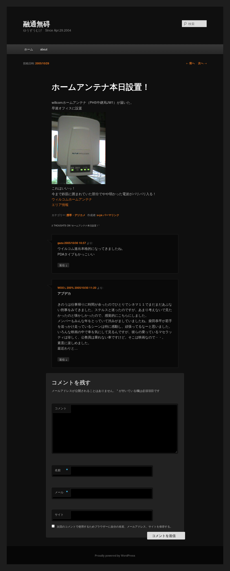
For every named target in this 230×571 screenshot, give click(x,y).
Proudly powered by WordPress (115, 555)
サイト (59, 514)
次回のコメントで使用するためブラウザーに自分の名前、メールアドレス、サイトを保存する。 (115, 526)
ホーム (28, 49)
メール (61, 492)
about (43, 49)
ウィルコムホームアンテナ (72, 199)
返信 (63, 265)
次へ (202, 63)
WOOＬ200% (66, 288)
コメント (60, 408)
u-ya (99, 215)
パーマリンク (111, 215)
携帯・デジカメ (75, 215)
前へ (190, 63)
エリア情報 (60, 204)
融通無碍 (36, 23)
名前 (61, 470)
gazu (61, 243)
